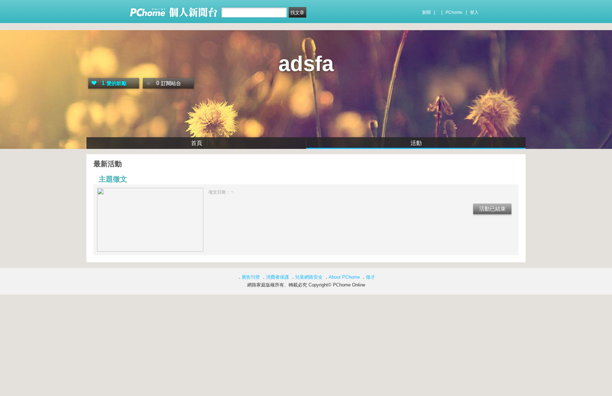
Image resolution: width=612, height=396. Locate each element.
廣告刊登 (251, 277)
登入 (474, 12)
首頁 (196, 143)
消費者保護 (277, 277)
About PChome (344, 277)
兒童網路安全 (309, 277)
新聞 (426, 12)
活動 (416, 143)
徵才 (370, 277)
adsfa (306, 64)
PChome (454, 12)
